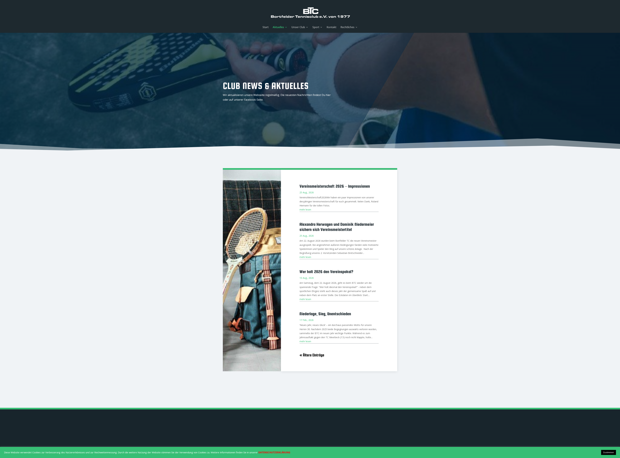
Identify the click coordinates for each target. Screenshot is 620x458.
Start (266, 27)
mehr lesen (305, 209)
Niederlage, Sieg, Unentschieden (325, 313)
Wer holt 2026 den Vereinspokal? (326, 271)
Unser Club (298, 27)
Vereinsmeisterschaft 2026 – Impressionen (335, 186)
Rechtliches (347, 27)
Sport (315, 27)
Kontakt (331, 27)
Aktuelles (278, 27)
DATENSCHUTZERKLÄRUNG (274, 452)
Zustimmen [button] (608, 452)
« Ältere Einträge (312, 355)
